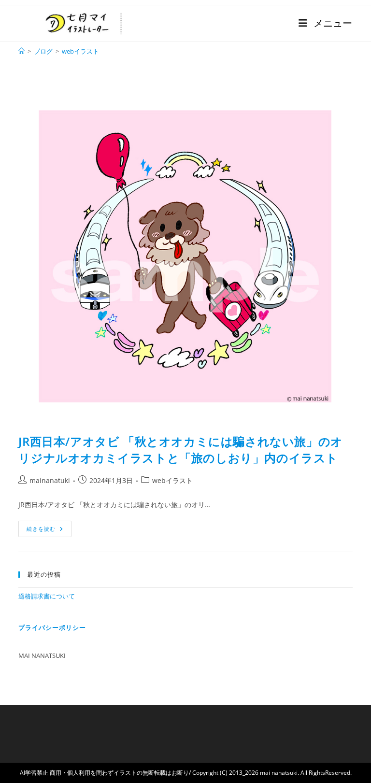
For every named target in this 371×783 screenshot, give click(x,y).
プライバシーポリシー (52, 627)
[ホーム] (21, 51)
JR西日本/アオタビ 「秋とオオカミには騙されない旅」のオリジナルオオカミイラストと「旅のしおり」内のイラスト (180, 449)
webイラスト (80, 51)
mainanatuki (49, 480)
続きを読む (48, 526)
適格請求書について (46, 596)
